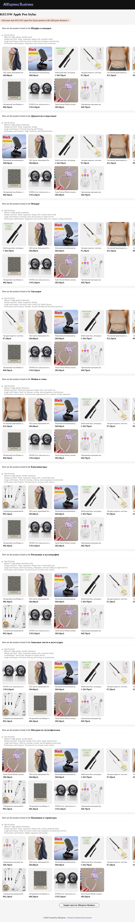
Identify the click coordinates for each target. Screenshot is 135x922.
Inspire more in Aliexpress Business (79, 905)
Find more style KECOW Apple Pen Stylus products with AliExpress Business (34, 20)
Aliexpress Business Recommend (79, 918)
